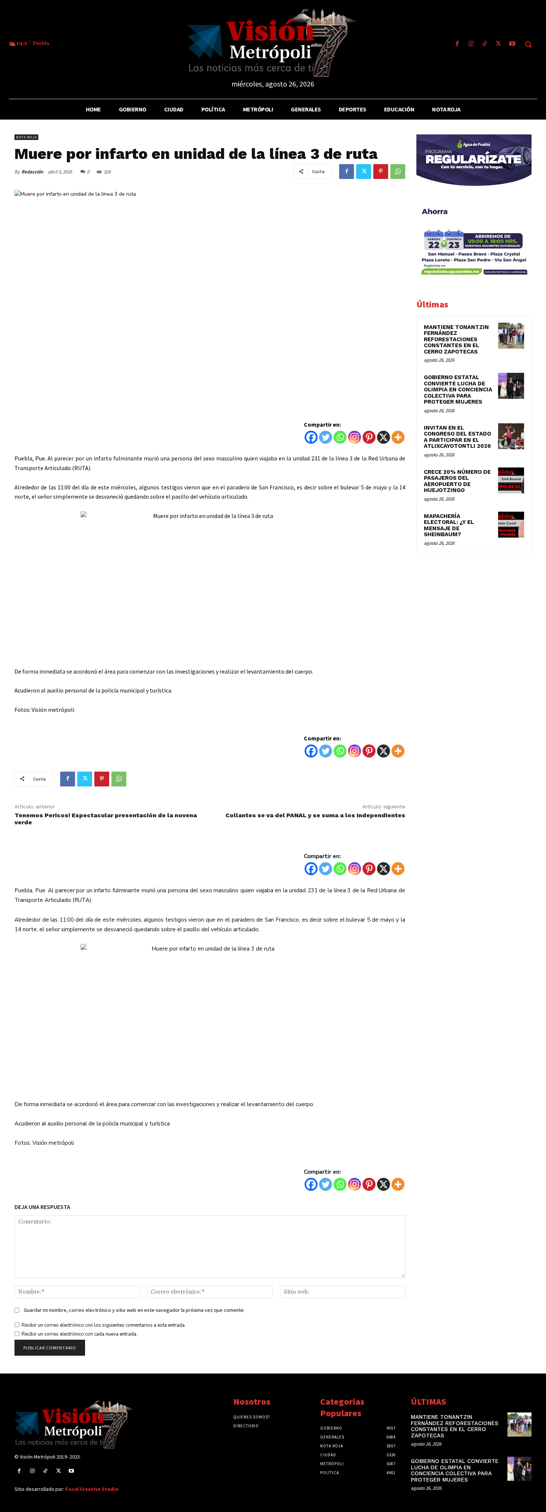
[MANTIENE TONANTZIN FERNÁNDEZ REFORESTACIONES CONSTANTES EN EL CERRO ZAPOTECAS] (511, 336)
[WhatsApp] (397, 171)
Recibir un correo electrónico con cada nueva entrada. (79, 1334)
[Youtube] (512, 44)
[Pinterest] (380, 171)
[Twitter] (499, 44)
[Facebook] (457, 44)
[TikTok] (485, 44)
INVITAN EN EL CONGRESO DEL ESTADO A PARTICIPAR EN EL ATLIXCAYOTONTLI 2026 (457, 437)
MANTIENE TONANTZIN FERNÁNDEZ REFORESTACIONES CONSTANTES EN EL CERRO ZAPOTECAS (456, 339)
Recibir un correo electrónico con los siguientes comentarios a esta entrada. (104, 1325)
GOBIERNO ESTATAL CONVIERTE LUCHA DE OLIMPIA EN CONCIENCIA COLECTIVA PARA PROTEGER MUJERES (458, 389)
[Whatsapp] (340, 437)
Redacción (32, 172)
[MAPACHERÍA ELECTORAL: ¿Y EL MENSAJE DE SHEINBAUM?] (511, 525)
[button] (528, 44)
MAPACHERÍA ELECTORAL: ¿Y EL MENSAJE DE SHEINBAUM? (449, 525)
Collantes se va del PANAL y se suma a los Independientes (315, 815)
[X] (383, 437)
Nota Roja (26, 137)
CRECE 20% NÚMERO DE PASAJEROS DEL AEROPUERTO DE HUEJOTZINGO (457, 481)
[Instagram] (471, 44)
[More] (397, 437)
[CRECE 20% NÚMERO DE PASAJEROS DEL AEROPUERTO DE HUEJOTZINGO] (511, 480)
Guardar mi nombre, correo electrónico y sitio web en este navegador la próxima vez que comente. (134, 1310)
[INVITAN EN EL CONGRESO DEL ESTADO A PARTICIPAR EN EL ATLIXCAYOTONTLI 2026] (511, 436)
